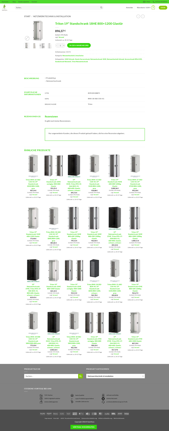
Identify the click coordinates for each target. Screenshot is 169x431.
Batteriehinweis (119, 418)
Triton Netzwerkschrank (80, 61)
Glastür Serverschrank (82, 59)
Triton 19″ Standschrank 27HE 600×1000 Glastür (135, 339)
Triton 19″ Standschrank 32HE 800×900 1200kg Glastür (94, 235)
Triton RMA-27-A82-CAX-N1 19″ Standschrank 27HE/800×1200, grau (135, 184)
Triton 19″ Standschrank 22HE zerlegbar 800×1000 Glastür (74, 287)
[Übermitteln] (101, 8)
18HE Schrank (69, 59)
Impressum (48, 418)
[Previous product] (143, 16)
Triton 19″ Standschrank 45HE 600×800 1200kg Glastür (115, 183)
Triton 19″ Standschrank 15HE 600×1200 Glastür (33, 234)
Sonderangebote (23, 2)
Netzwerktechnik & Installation (52, 16)
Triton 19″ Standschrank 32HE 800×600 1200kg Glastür (74, 235)
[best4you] (6, 8)
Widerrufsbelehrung (105, 418)
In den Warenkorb (78, 45)
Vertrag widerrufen (84, 427)
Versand (61, 37)
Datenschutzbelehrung (89, 418)
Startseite (5, 2)
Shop (14, 2)
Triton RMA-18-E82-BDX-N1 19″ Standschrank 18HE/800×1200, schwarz (94, 288)
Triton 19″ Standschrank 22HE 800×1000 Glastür (53, 286)
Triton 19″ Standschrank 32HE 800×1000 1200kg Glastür (135, 235)
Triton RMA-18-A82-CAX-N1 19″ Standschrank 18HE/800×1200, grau (53, 236)
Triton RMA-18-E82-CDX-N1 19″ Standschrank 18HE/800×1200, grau (74, 341)
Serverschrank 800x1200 (133, 59)
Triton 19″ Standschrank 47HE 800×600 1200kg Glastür (135, 287)
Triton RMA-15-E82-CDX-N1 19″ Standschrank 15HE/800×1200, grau (94, 184)
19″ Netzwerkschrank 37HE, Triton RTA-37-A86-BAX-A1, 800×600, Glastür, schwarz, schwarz (33, 289)
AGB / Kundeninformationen (70, 418)
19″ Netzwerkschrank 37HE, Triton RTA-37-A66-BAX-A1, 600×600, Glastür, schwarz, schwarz (115, 342)
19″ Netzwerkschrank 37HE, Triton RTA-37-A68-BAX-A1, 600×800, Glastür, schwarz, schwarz (115, 237)
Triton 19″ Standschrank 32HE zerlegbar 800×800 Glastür (53, 183)
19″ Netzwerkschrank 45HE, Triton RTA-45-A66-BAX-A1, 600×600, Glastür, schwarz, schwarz (74, 185)
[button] (146, 7)
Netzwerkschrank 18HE (98, 59)
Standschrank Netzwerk (63, 61)
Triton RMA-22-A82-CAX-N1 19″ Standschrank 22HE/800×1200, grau (33, 184)
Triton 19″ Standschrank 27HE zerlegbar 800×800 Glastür (94, 340)
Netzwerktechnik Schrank (115, 59)
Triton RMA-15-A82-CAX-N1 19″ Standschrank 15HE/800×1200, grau (114, 288)
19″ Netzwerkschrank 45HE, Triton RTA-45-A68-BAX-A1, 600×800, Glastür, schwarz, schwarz (53, 342)
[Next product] (138, 16)
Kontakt (34, 2)
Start (27, 16)
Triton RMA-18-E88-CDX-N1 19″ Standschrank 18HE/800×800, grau (33, 340)
